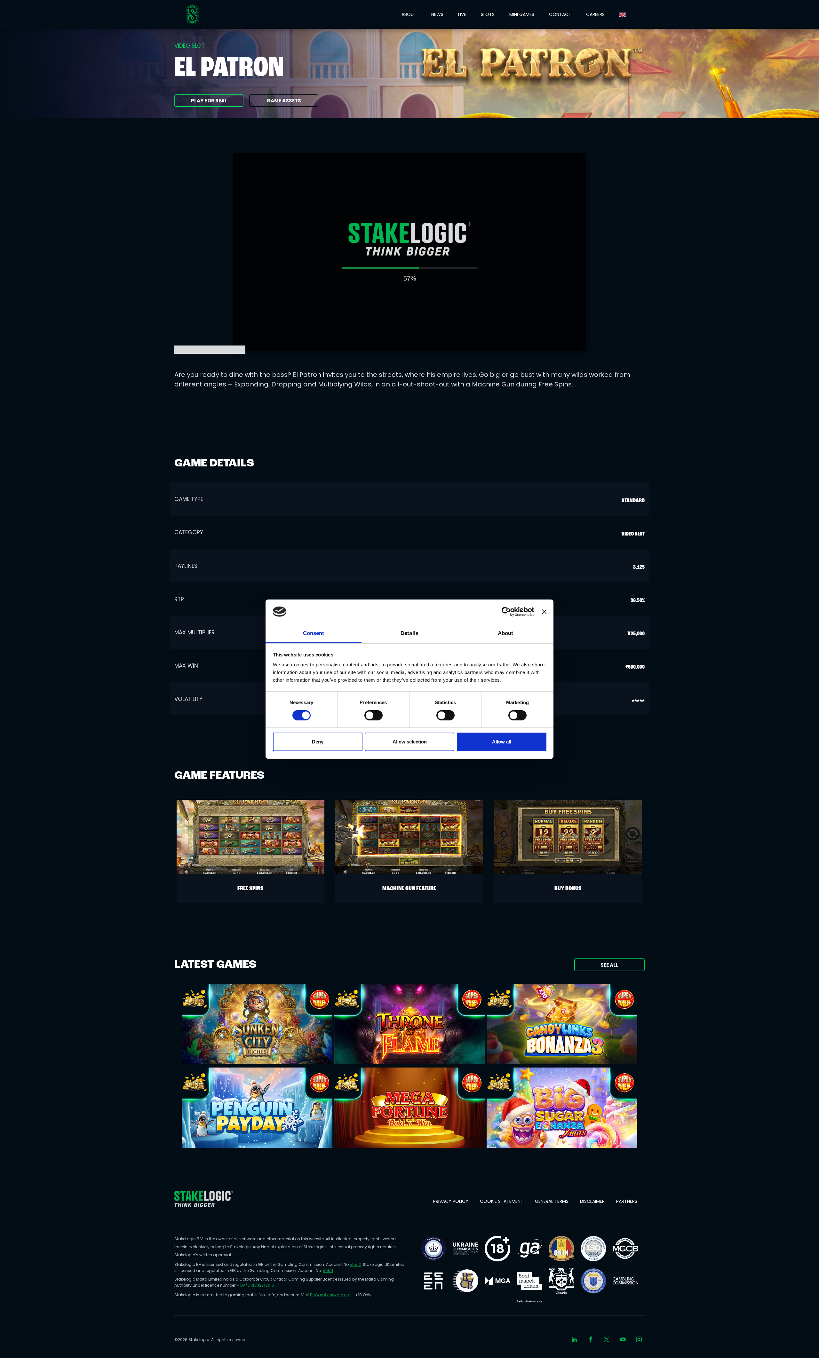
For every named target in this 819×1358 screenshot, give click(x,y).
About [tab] (505, 633)
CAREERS (595, 14)
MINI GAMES (521, 14)
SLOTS (488, 14)
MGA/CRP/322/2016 (255, 1285)
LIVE (462, 14)
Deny (317, 741)
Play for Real (209, 100)
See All (609, 965)
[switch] (373, 715)
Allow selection (410, 741)
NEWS (437, 14)
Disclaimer (592, 1201)
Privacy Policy (450, 1201)
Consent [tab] (313, 633)
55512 (355, 1264)
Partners (626, 1201)
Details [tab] (409, 633)
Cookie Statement (501, 1201)
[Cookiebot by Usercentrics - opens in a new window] (506, 611)
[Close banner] (544, 611)
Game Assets (283, 100)
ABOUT (409, 14)
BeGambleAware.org (330, 1295)
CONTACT (560, 14)
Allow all (501, 741)
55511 (328, 1270)
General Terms (552, 1201)
